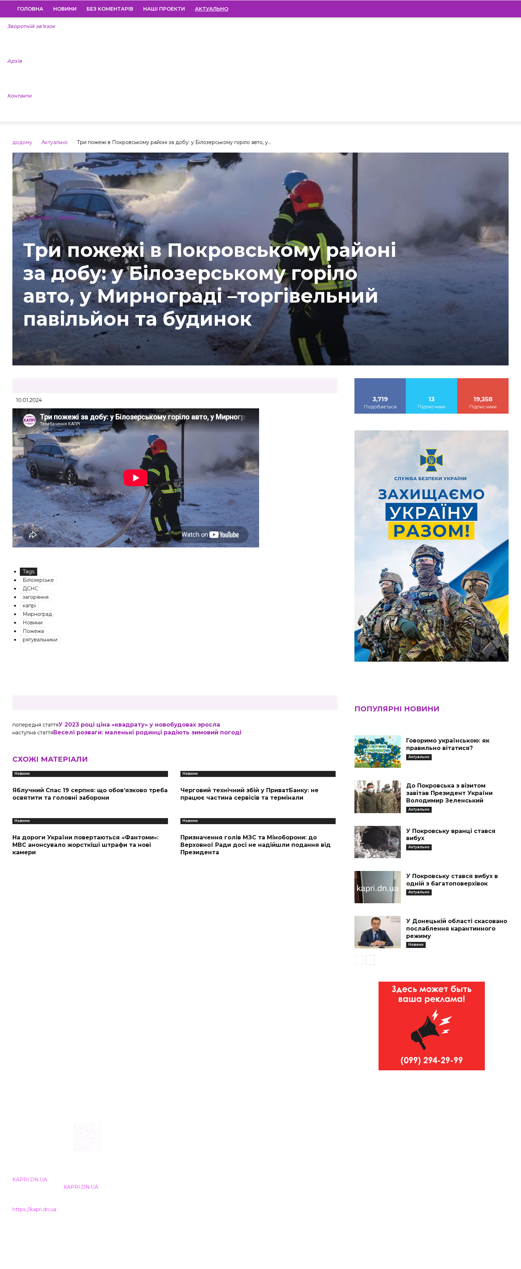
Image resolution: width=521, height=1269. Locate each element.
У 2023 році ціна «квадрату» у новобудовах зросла (139, 724)
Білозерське (38, 580)
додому (22, 142)
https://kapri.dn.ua (34, 1209)
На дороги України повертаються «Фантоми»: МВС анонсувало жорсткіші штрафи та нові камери (85, 845)
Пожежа (33, 631)
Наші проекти (164, 9)
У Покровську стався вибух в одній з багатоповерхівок (452, 880)
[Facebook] (455, 8)
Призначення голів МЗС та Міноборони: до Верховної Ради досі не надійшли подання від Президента (255, 845)
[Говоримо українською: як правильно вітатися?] (377, 751)
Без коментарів (109, 9)
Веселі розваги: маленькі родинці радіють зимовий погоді (147, 732)
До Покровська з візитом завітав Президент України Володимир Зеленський (449, 793)
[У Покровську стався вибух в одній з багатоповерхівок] (377, 887)
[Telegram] (479, 8)
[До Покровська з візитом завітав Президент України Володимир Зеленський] (377, 796)
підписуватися (483, 380)
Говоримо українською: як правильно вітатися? (447, 744)
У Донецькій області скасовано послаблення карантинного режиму (456, 928)
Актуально (54, 142)
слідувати (431, 380)
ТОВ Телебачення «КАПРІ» (219, 1167)
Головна (30, 9)
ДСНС (30, 588)
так (380, 380)
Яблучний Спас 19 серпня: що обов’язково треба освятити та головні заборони (90, 794)
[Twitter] (491, 8)
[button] (500, 9)
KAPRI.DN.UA (29, 1179)
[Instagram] (467, 8)
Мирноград (37, 614)
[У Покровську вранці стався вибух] (377, 842)
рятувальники (40, 639)
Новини (65, 9)
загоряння (36, 597)
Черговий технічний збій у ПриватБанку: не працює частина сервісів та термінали (249, 794)
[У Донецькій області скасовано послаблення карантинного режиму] (377, 932)
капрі (29, 605)
